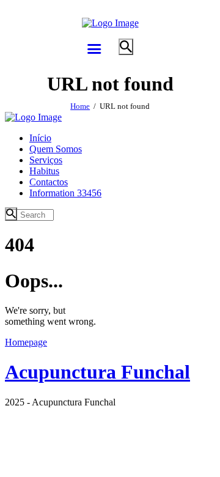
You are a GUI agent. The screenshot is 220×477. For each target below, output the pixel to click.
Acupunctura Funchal (97, 372)
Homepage (26, 342)
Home (80, 106)
